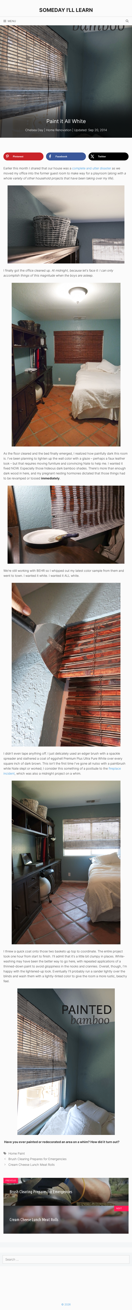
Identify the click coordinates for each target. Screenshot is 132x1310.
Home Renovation (58, 130)
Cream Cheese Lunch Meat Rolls (31, 1164)
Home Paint (16, 1153)
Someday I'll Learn (66, 10)
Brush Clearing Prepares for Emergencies (37, 1159)
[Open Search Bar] (127, 21)
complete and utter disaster (91, 168)
